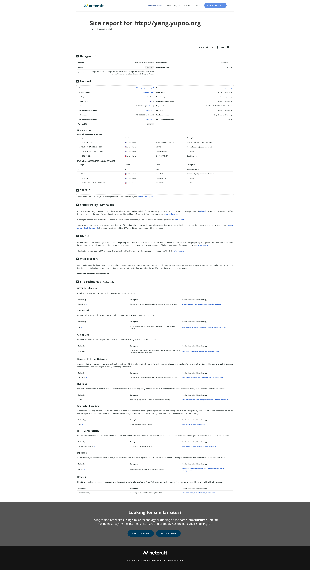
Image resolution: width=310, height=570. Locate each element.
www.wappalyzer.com (189, 377)
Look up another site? (102, 29)
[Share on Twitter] (212, 47)
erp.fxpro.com (203, 377)
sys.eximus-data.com (211, 468)
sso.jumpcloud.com (216, 377)
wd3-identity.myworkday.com (192, 468)
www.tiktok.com (187, 493)
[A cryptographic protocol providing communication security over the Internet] (81, 327)
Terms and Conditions (174, 560)
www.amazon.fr (198, 446)
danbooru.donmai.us (221, 400)
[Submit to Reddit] (206, 47)
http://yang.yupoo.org (144, 88)
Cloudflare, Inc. (148, 92)
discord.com (210, 493)
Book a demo (168, 533)
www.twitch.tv (187, 424)
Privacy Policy (158, 560)
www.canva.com (187, 327)
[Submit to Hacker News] (228, 47)
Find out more (140, 533)
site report (180, 219)
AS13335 (149, 110)
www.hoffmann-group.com (203, 327)
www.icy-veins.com (188, 400)
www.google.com (199, 424)
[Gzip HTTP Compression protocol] (94, 446)
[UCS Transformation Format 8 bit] (83, 424)
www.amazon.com (201, 351)
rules (201, 211)
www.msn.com (213, 351)
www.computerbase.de (204, 400)
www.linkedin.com (220, 327)
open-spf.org (169, 214)
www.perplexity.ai (200, 304)
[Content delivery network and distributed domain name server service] (86, 304)
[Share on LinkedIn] (222, 47)
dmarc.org (201, 245)
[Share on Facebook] (217, 47)
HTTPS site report (145, 196)
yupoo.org (228, 88)
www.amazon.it (210, 446)
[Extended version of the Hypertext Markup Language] (84, 469)
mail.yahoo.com (199, 493)
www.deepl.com (187, 304)
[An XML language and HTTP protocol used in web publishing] (83, 400)
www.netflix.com (188, 351)
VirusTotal (149, 106)
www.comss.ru (187, 446)
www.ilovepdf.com (214, 304)
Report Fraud (214, 5)
